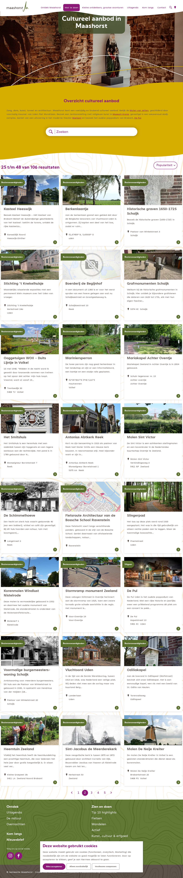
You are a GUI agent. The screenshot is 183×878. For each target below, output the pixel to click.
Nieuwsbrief (15, 840)
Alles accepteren (54, 867)
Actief (96, 830)
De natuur (14, 818)
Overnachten (16, 824)
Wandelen (99, 824)
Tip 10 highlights (104, 812)
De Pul (137, 118)
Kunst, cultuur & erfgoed (110, 836)
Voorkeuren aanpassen (105, 867)
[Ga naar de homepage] (18, 6)
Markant (76, 118)
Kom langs (14, 834)
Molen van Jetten (139, 111)
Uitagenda (14, 812)
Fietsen (97, 818)
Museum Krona (121, 114)
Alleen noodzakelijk (79, 867)
